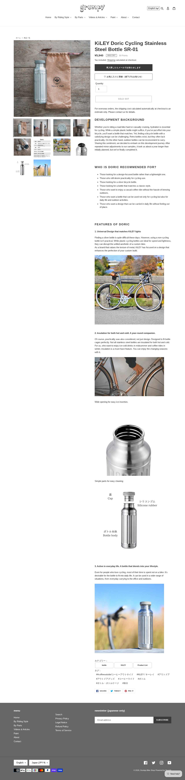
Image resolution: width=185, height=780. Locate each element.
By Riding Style (21, 721)
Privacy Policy (62, 718)
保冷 (126, 683)
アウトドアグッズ (106, 679)
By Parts (18, 725)
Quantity (99, 83)
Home (17, 717)
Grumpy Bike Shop (147, 770)
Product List (143, 665)
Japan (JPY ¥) (38, 762)
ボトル (142, 679)
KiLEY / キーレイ (146, 674)
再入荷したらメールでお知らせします (123, 67)
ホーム (18, 38)
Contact (17, 741)
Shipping (111, 60)
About (16, 737)
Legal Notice (61, 722)
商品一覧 (27, 38)
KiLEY (123, 665)
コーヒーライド (126, 679)
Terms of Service (63, 730)
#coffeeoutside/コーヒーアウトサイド (115, 674)
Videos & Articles (22, 729)
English (152, 8)
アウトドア (164, 674)
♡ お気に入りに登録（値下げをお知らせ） (123, 77)
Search (58, 714)
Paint (16, 733)
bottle (104, 665)
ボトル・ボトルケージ (108, 683)
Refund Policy (62, 726)
